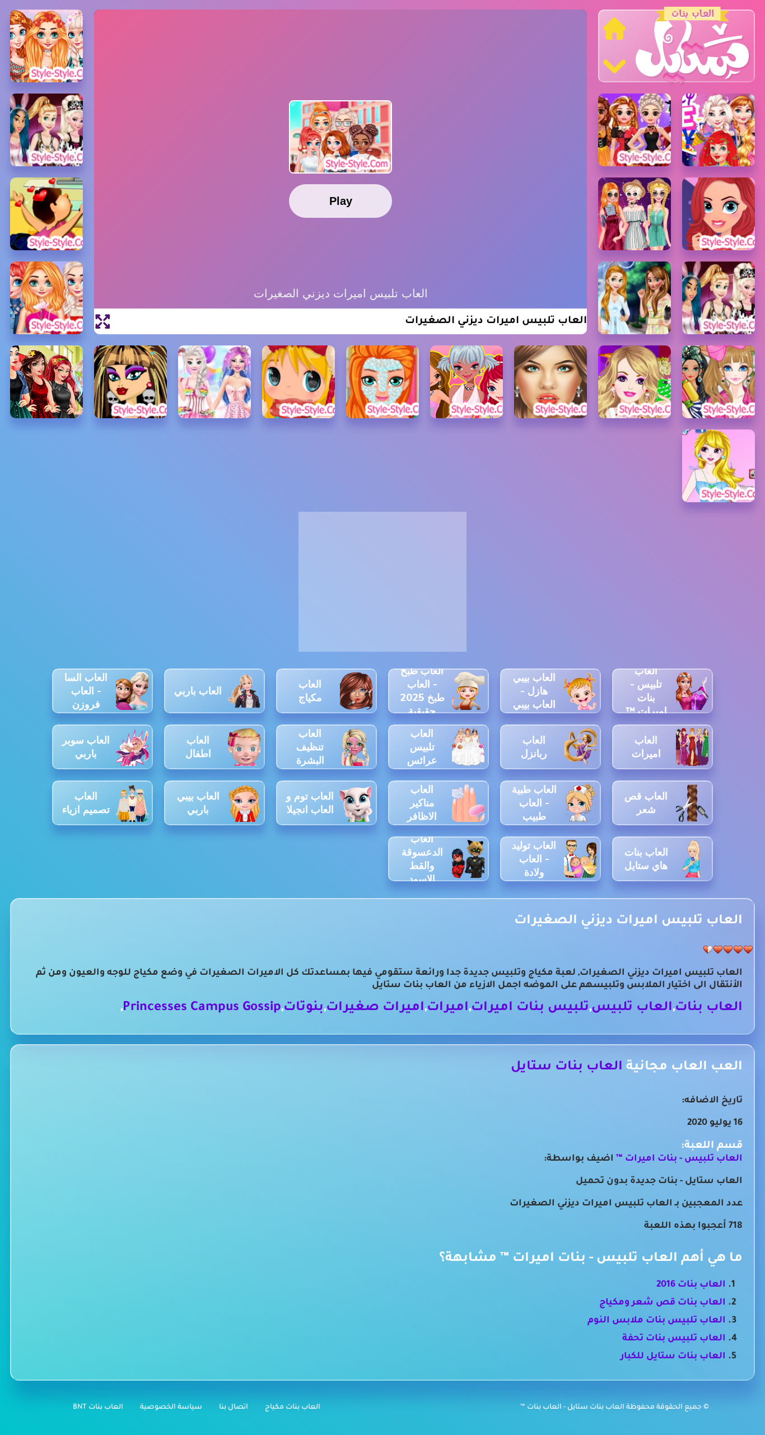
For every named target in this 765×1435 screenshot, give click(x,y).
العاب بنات (709, 1008)
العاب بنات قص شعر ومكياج (662, 1303)
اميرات (448, 1008)
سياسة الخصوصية (171, 1407)
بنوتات (303, 1008)
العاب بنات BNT (98, 1407)
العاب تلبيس (632, 1008)
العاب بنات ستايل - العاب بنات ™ (573, 1407)
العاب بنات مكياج (292, 1407)
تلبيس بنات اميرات (530, 1008)
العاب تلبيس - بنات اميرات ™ (678, 1159)
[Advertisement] (382, 588)
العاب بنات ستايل (567, 1067)
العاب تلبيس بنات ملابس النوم (656, 1321)
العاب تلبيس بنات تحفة (674, 1339)
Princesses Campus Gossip (202, 1008)
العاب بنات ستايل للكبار (673, 1357)
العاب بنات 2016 (691, 1285)
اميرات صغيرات (375, 1008)
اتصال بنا (233, 1407)
